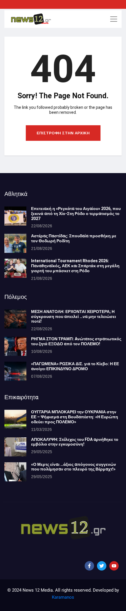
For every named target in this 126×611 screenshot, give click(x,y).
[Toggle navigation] (114, 19)
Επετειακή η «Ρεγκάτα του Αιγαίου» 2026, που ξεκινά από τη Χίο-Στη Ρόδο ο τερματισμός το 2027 (76, 214)
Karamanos (63, 597)
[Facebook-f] (89, 566)
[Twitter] (101, 566)
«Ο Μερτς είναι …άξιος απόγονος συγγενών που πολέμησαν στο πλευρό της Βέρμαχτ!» (73, 467)
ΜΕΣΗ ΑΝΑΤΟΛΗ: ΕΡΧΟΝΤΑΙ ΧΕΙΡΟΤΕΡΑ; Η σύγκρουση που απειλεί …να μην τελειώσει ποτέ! (73, 317)
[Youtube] (114, 566)
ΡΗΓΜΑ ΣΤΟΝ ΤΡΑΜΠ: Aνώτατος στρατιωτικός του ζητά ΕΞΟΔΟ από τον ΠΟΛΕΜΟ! (76, 341)
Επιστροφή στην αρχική (63, 133)
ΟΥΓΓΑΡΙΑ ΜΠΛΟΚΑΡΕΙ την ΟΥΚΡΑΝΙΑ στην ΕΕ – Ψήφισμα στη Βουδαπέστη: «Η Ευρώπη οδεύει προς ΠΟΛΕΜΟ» (74, 417)
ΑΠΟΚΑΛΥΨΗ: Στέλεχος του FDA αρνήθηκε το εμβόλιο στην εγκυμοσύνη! (74, 442)
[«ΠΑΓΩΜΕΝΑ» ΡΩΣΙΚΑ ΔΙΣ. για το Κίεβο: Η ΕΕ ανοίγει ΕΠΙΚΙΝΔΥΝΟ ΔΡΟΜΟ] (15, 371)
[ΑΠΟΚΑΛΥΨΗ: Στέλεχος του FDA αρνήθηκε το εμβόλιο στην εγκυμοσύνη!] (15, 446)
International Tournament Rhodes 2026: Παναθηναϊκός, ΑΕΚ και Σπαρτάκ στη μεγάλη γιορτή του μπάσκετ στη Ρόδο (75, 266)
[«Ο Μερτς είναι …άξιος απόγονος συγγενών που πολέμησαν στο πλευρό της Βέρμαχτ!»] (15, 471)
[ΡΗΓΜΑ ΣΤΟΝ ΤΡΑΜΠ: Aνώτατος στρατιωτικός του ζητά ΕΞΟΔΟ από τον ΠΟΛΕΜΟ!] (15, 346)
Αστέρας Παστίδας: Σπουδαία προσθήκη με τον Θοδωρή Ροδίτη (73, 238)
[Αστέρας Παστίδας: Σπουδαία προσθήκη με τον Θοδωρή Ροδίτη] (15, 243)
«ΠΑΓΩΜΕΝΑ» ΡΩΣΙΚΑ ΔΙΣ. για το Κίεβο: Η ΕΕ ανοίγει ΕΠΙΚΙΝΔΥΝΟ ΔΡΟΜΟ (75, 366)
